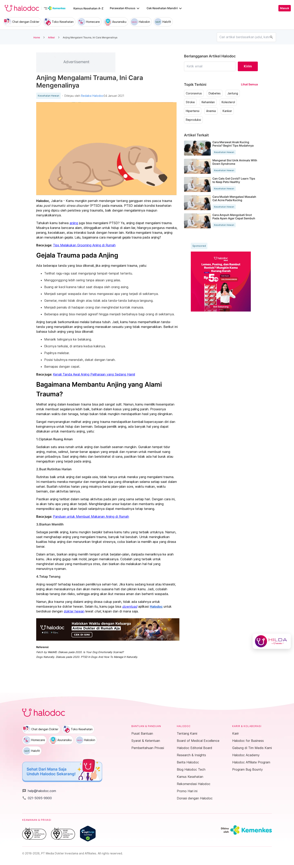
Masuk (284, 8)
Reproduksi (193, 119)
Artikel (51, 37)
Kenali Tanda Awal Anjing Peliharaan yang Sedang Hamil (94, 374)
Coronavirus (194, 93)
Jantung (232, 93)
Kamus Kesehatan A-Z (88, 8)
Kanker (227, 111)
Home (36, 37)
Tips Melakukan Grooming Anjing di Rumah (84, 245)
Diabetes (215, 93)
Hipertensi (192, 111)
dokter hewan (74, 611)
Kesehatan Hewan (48, 95)
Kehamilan (208, 102)
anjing (74, 223)
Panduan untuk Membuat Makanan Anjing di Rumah (91, 516)
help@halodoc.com (39, 791)
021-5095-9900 (37, 798)
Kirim (248, 66)
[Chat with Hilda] (272, 641)
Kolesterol (228, 102)
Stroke (190, 102)
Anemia (211, 111)
